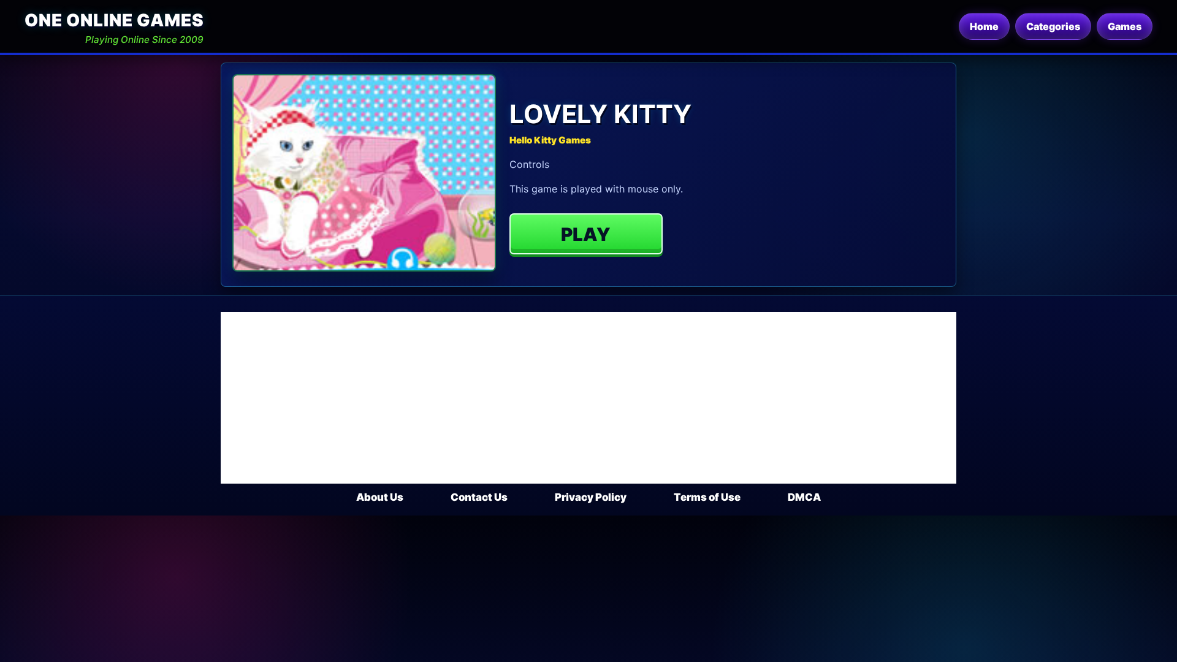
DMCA (804, 497)
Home (984, 26)
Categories (1053, 26)
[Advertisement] (588, 398)
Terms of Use (707, 497)
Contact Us (479, 497)
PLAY (586, 234)
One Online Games (114, 20)
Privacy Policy (591, 497)
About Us (379, 497)
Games (1124, 26)
